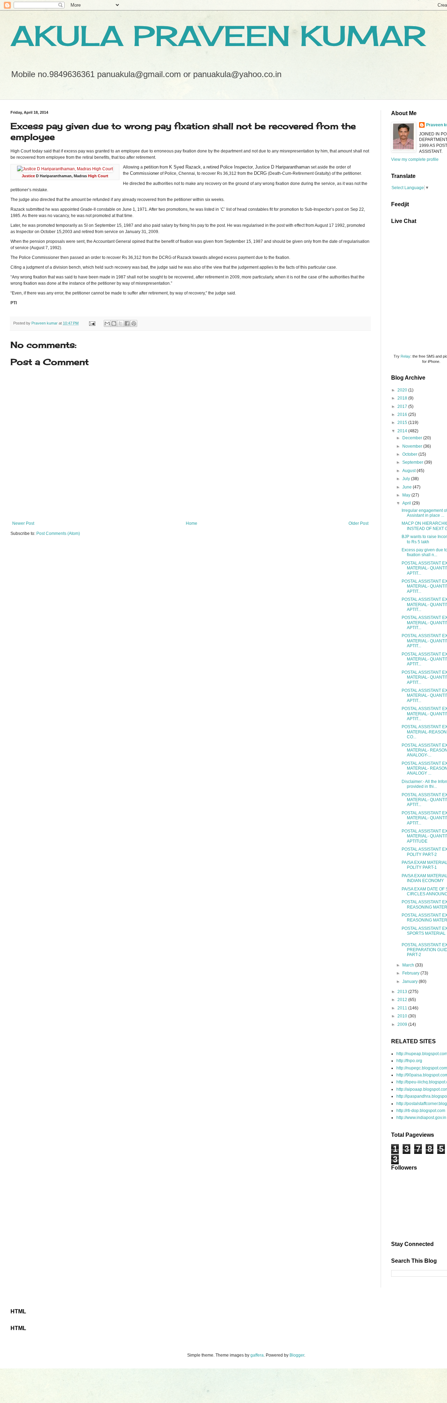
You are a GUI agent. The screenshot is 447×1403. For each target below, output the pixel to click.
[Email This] (107, 323)
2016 (402, 414)
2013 (402, 991)
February (411, 973)
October (410, 454)
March (408, 965)
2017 (402, 406)
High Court (98, 176)
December (412, 437)
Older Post (358, 523)
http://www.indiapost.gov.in (421, 1117)
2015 (402, 422)
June (407, 487)
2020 (402, 390)
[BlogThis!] (113, 323)
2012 (402, 999)
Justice (28, 176)
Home (191, 523)
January (410, 981)
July (406, 478)
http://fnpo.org (409, 1060)
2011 (402, 1008)
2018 (402, 398)
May (406, 495)
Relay (405, 356)
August (409, 470)
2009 (402, 1024)
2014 (402, 430)
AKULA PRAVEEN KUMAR (218, 35)
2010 (402, 1016)
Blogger (297, 1355)
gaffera (257, 1355)
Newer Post (23, 523)
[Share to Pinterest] (133, 323)
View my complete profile (415, 159)
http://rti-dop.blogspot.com (420, 1110)
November (412, 446)
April (407, 503)
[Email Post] (91, 323)
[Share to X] (120, 323)
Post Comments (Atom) (58, 533)
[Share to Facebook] (127, 323)
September (413, 462)
